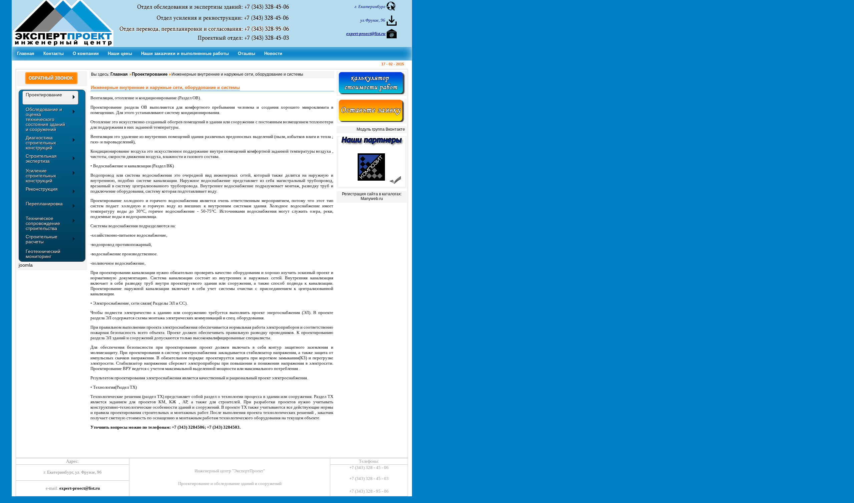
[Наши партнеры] (371, 185)
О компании (86, 53)
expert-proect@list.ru (79, 488)
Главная (25, 53)
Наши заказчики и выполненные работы (185, 53)
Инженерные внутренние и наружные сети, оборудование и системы (165, 87)
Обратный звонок (51, 78)
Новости (273, 53)
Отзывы (246, 53)
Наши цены (120, 53)
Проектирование (149, 74)
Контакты (53, 53)
